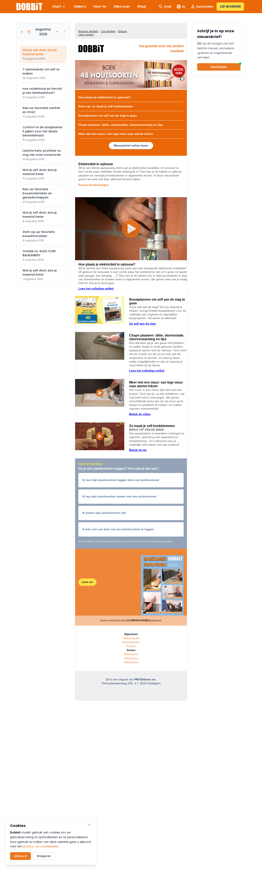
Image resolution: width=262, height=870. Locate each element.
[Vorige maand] (22, 32)
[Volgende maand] (64, 32)
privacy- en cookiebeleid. (41, 846)
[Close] (89, 825)
